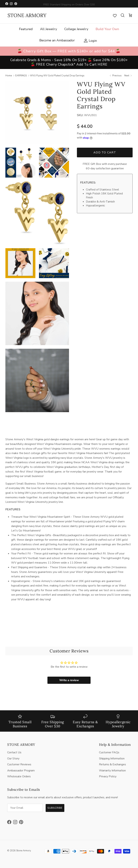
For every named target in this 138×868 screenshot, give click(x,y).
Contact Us (14, 752)
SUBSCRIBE (55, 808)
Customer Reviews (19, 764)
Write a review (69, 680)
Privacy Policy (107, 776)
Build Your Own (107, 29)
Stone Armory (23, 850)
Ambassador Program (21, 770)
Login (89, 40)
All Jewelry (48, 29)
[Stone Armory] (27, 15)
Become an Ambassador (57, 40)
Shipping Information (112, 758)
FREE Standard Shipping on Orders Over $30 (69, 3)
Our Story (13, 758)
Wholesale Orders (19, 776)
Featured (26, 29)
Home (8, 75)
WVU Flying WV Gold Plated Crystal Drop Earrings (57, 75)
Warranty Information (112, 770)
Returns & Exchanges (112, 764)
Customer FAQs (109, 752)
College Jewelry (76, 29)
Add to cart (104, 152)
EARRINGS (21, 75)
